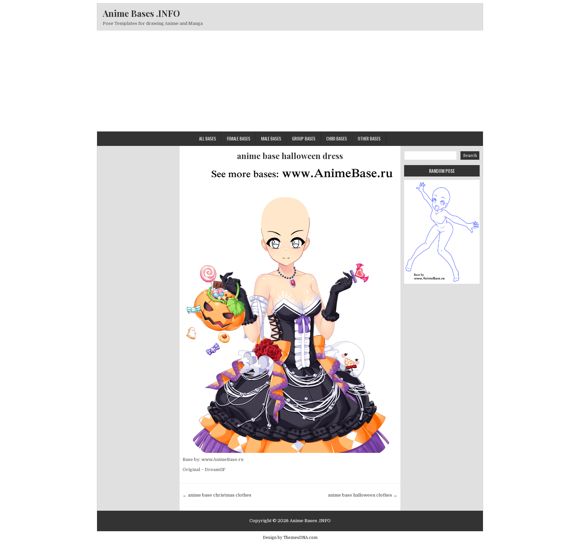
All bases (207, 138)
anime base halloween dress (290, 156)
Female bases (238, 138)
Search (470, 155)
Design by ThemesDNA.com (290, 537)
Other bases (369, 138)
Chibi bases (336, 138)
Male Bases (271, 138)
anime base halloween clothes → (362, 495)
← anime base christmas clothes (217, 495)
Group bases (304, 138)
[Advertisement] (290, 81)
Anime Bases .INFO (141, 13)
